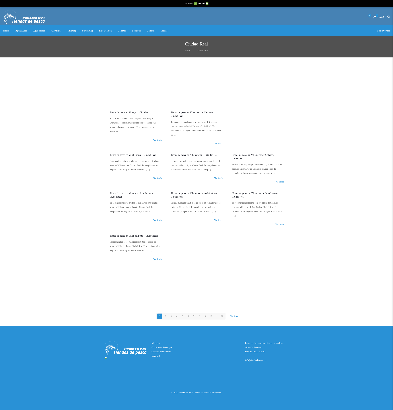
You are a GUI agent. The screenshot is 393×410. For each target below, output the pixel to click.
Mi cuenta (156, 343)
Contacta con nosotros (161, 352)
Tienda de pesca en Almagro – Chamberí (129, 112)
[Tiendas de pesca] (24, 17)
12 (222, 316)
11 (217, 316)
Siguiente (234, 316)
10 (211, 316)
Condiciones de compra (162, 347)
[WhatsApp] (192, 398)
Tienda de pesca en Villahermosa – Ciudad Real (133, 155)
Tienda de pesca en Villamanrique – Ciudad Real (194, 155)
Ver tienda (157, 140)
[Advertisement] (196, 84)
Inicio (187, 50)
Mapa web (156, 356)
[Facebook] (196, 398)
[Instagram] (200, 398)
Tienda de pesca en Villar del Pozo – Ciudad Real (134, 235)
